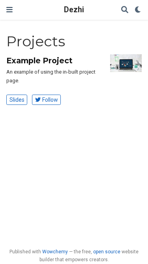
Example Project (39, 60)
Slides (16, 100)
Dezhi (74, 9)
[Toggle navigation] (9, 9)
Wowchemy (55, 252)
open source (106, 252)
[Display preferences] (138, 10)
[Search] (124, 10)
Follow (50, 100)
